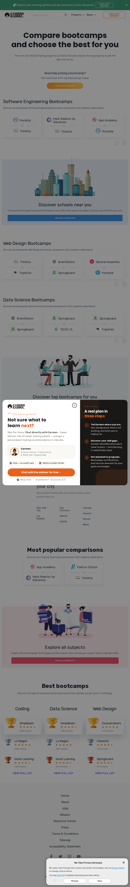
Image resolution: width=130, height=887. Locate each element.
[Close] (74, 405)
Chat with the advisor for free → (41, 472)
